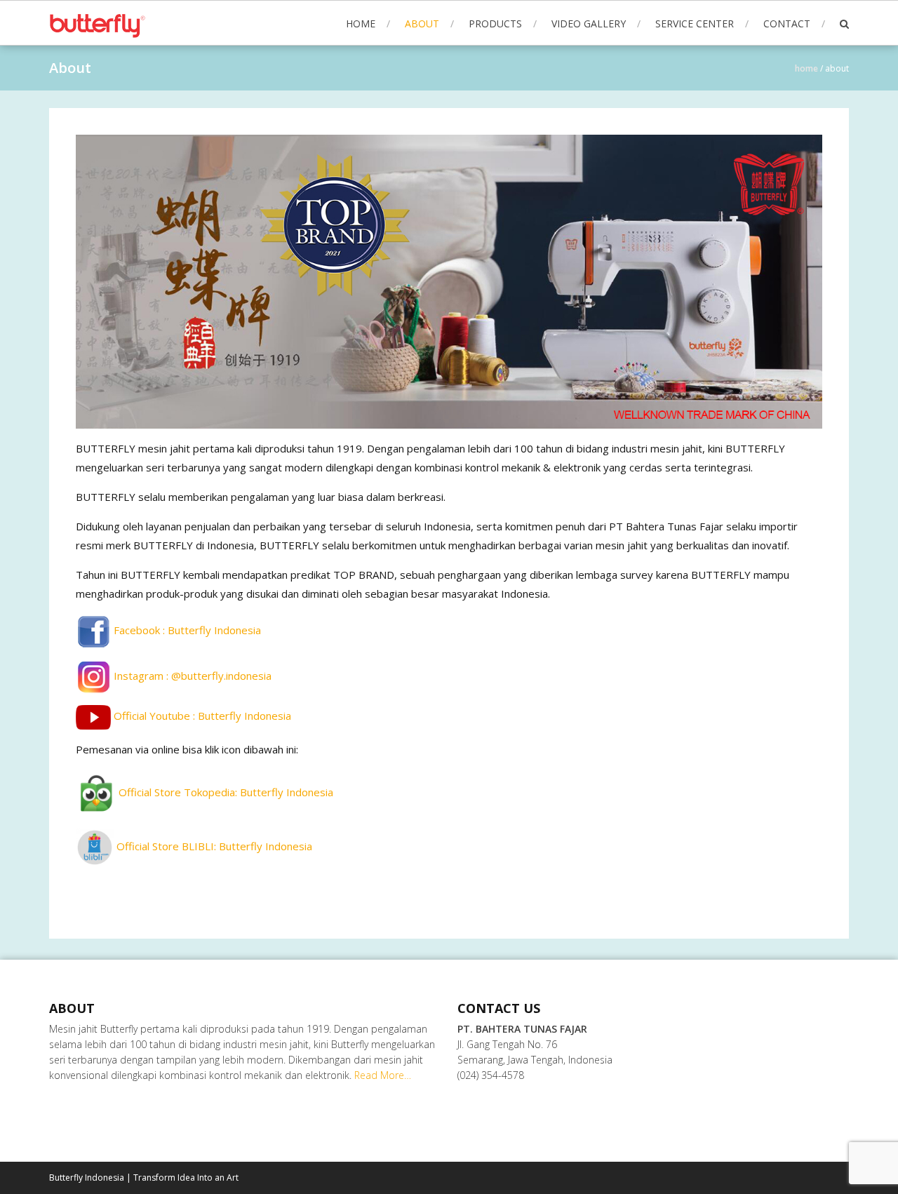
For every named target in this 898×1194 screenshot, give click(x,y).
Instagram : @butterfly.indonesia (191, 676)
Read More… (382, 1075)
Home (360, 23)
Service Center (694, 23)
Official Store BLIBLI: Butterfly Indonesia (213, 846)
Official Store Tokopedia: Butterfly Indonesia (224, 792)
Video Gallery (588, 23)
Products (495, 23)
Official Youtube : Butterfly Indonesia (201, 716)
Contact (786, 23)
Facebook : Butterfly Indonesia (186, 630)
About (422, 23)
